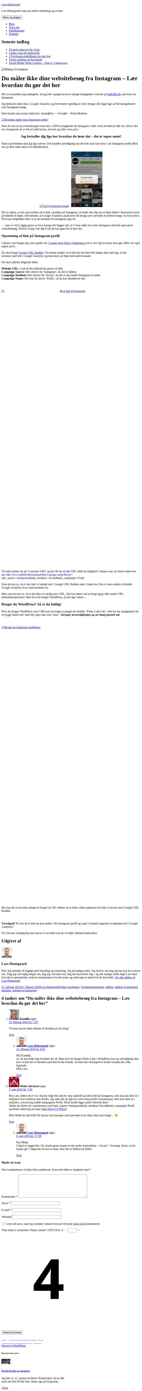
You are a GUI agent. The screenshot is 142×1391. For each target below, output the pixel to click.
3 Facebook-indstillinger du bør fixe (30, 56)
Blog (12, 24)
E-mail (6, 1210)
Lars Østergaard (10, 4)
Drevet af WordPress (13, 1345)
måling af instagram (126, 987)
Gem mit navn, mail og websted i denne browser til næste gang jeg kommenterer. (53, 1223)
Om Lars (14, 27)
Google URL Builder (31, 252)
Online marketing (69, 987)
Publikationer (16, 30)
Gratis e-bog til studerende (24, 53)
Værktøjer (87, 987)
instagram (98, 987)
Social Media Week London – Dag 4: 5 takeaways (38, 63)
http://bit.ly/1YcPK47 (54, 1109)
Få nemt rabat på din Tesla (24, 49)
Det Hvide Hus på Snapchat (15, 1371)
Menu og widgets (12, 17)
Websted (6, 1216)
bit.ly (101, 593)
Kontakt (13, 33)
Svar (11, 1034)
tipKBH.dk (114, 94)
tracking (6, 990)
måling (109, 987)
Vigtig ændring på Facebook (25, 59)
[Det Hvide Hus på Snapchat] (5, 1363)
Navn (5, 1203)
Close (4, 1387)
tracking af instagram (24, 990)
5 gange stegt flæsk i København (67, 243)
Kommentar (9, 1196)
